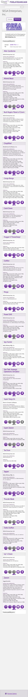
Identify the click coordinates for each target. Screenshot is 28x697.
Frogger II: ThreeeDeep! (12, 237)
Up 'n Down (8, 554)
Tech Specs (18, 72)
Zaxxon (6, 578)
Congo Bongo (9, 178)
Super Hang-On (9, 399)
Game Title (14, 44)
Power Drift (8, 314)
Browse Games (12, 693)
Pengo (6, 292)
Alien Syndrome (9, 51)
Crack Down (8, 208)
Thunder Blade (9, 499)
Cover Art (10, 72)
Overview (10, 19)
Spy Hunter (8, 342)
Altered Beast (8, 79)
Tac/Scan (7, 450)
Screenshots (6, 72)
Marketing (17, 19)
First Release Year (15, 47)
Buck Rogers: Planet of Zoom (14, 112)
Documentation (14, 72)
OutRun (6, 261)
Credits (22, 72)
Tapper (6, 472)
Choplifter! (8, 143)
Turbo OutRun (9, 528)
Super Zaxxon (9, 428)
